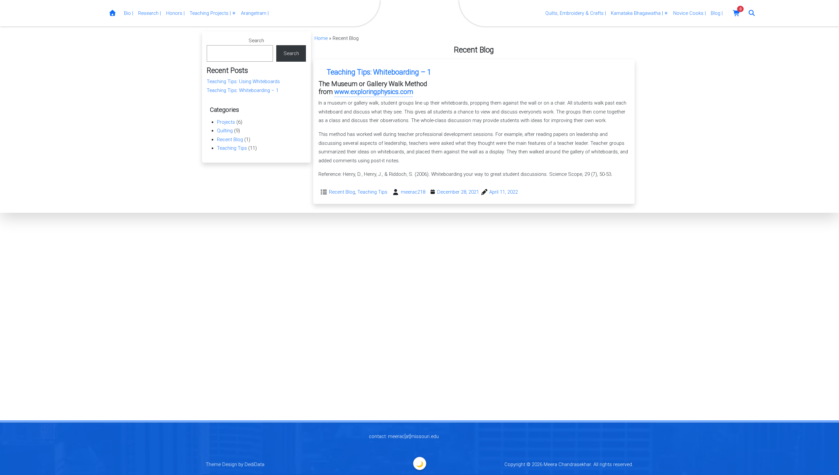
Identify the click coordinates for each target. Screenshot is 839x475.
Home (321, 38)
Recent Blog (342, 192)
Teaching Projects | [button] (211, 13)
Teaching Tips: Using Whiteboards (243, 81)
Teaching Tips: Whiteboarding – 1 (379, 72)
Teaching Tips (372, 192)
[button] (737, 13)
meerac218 (413, 192)
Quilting (225, 131)
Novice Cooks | (689, 13)
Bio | (128, 13)
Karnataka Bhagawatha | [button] (637, 13)
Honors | (175, 13)
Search (256, 41)
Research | (149, 13)
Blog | (717, 13)
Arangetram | (255, 13)
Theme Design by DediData (235, 464)
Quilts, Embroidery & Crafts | (575, 13)
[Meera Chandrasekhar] (112, 13)
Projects (226, 122)
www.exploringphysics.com (373, 92)
